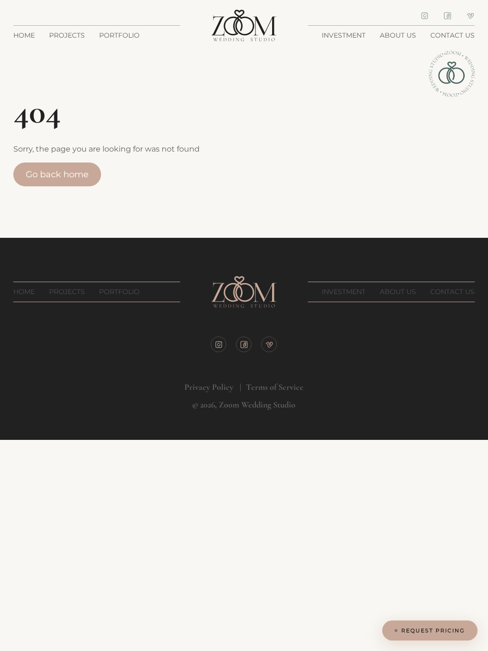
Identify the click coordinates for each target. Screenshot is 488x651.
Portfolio (119, 35)
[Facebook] (447, 15)
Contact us (452, 35)
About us (398, 35)
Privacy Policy (209, 387)
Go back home (57, 174)
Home (24, 35)
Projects (67, 35)
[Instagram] (424, 15)
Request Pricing (433, 630)
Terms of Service (275, 387)
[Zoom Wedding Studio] (244, 25)
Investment (344, 35)
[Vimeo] (470, 15)
